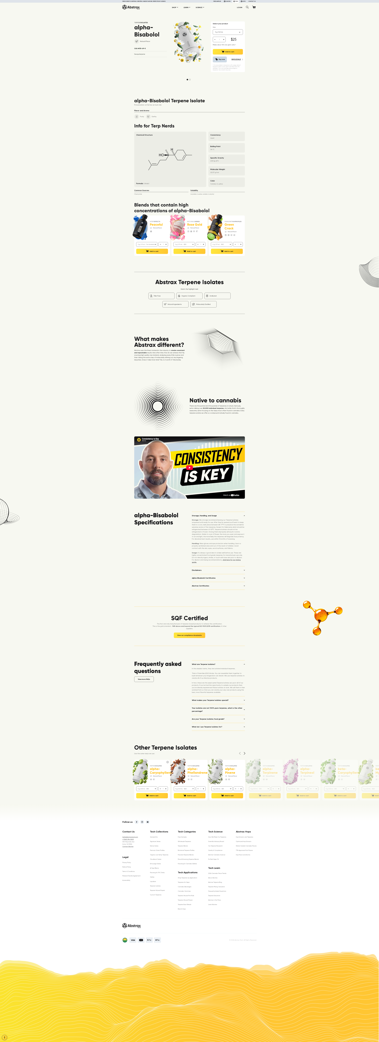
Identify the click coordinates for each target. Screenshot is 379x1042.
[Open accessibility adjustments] (4, 1037)
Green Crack (229, 226)
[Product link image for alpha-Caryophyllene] (140, 772)
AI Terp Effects (154, 868)
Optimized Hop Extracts (243, 841)
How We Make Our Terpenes (217, 837)
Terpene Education (214, 895)
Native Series (154, 846)
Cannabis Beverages (184, 886)
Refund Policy (126, 867)
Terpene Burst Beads (184, 904)
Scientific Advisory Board (216, 841)
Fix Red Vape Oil (213, 859)
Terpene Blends (183, 846)
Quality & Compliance (215, 850)
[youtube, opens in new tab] (148, 822)
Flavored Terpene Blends (186, 855)
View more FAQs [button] (144, 679)
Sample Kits (154, 837)
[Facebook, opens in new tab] (137, 822)
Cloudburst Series (155, 859)
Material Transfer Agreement (131, 876)
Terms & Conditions (128, 871)
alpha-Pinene (230, 771)
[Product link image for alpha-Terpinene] (253, 772)
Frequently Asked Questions (217, 891)
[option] (188, 42)
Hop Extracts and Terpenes (244, 837)
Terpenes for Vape (183, 882)
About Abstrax (212, 878)
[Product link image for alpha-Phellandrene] (178, 772)
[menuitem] (174, 7)
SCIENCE (199, 7)
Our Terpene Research (215, 846)
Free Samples (182, 837)
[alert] (219, 39)
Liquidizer (153, 881)
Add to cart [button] (154, 251)
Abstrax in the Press (214, 900)
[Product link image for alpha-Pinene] (215, 772)
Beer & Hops (182, 909)
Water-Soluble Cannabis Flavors (246, 846)
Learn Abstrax (212, 904)
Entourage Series (155, 863)
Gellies (152, 877)
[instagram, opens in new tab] (142, 822)
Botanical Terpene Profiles (186, 850)
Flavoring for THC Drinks (157, 872)
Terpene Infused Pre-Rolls (186, 895)
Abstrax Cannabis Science (216, 855)
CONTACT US (252, 1)
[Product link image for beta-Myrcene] (366, 772)
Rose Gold (194, 225)
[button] (247, 8)
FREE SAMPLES (217, 1)
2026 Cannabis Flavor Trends (217, 873)
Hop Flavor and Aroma (243, 855)
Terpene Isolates (155, 886)
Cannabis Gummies (184, 891)
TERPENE (141, 23)
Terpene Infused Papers (157, 890)
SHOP (174, 7)
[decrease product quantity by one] (214, 39)
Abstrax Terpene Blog (215, 882)
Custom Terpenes (155, 895)
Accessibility (126, 880)
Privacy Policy (126, 862)
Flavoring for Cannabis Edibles (187, 863)
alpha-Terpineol (307, 771)
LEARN (186, 7)
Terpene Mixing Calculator (216, 886)
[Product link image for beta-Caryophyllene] (328, 772)
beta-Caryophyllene (349, 771)
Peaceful (156, 225)
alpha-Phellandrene (197, 771)
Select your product (220, 24)
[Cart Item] (254, 7)
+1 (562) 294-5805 (128, 839)
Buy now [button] (222, 59)
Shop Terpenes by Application (187, 878)
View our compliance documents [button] (189, 635)
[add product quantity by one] (223, 39)
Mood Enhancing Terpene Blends (188, 859)
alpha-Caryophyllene (161, 771)
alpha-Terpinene (270, 771)
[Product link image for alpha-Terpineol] (290, 772)
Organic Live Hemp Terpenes (159, 855)
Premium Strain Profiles (157, 850)
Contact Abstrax (127, 846)
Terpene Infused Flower (185, 900)
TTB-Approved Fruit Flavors (244, 850)
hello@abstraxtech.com (130, 837)
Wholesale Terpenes (184, 841)
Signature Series (155, 841)
